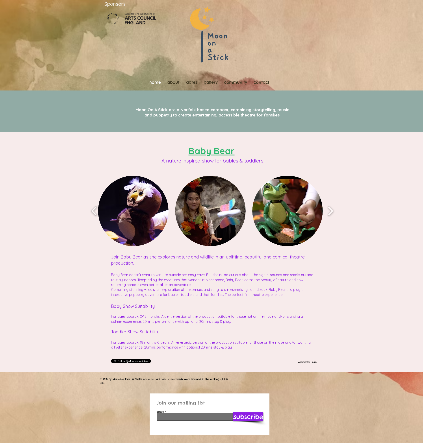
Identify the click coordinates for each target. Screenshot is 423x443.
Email (160, 411)
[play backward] (94, 211)
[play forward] (330, 211)
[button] (133, 211)
